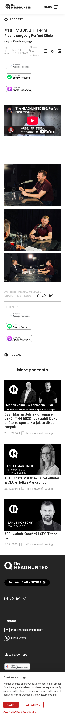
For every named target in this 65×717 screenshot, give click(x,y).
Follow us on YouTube (24, 582)
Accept (11, 705)
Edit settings (33, 705)
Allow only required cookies (19, 712)
